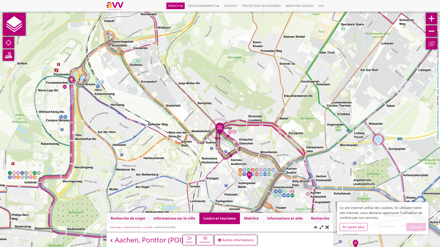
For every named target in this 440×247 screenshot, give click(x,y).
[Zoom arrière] (431, 31)
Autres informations (237, 240)
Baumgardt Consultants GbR (438, 78)
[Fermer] (327, 227)
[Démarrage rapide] (14, 24)
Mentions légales (300, 6)
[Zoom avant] (431, 18)
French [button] (174, 6)
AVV (321, 6)
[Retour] (111, 240)
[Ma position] (8, 42)
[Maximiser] (321, 227)
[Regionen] (8, 55)
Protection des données (261, 6)
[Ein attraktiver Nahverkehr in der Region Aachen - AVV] (117, 5)
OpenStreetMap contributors (438, 125)
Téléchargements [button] (202, 6)
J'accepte (416, 227)
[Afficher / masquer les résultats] (315, 227)
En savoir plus (354, 227)
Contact (230, 6)
